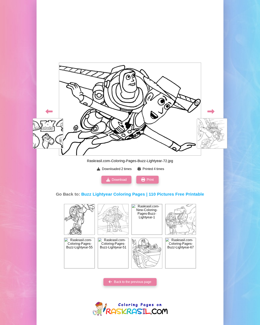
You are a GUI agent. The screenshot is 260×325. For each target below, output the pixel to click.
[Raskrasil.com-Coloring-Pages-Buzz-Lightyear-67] (180, 253)
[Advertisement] (130, 32)
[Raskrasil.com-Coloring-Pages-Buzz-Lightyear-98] (180, 219)
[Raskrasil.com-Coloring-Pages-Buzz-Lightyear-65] (79, 219)
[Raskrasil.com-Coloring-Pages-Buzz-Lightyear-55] (79, 253)
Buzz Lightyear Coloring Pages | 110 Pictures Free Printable (142, 194)
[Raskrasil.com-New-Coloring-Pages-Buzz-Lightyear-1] (146, 219)
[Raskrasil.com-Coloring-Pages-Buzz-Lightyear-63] (113, 219)
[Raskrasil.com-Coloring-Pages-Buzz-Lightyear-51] (113, 253)
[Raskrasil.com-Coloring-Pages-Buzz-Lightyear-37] (146, 253)
